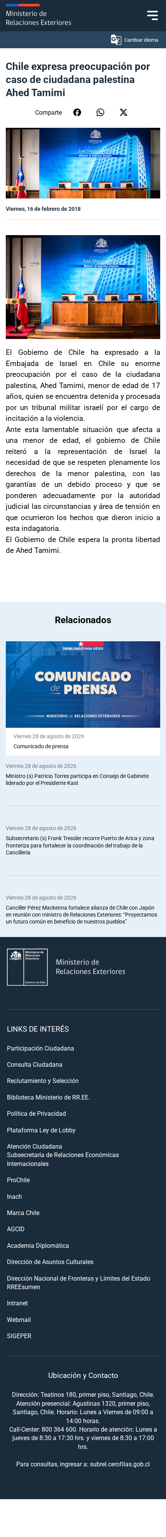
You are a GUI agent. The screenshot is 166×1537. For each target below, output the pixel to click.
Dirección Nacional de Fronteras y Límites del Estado (78, 1278)
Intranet (17, 1303)
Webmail (19, 1319)
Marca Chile (23, 1212)
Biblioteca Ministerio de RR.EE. (48, 1097)
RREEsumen (23, 1287)
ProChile (18, 1180)
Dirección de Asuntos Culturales (50, 1261)
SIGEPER (19, 1336)
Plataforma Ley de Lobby (41, 1130)
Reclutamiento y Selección (43, 1080)
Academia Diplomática (38, 1245)
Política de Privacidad (36, 1113)
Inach (14, 1196)
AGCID (16, 1229)
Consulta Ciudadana (35, 1064)
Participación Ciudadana (40, 1048)
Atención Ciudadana (34, 1146)
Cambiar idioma (141, 39)
